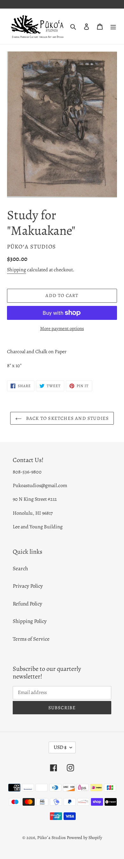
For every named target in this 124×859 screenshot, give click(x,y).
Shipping (16, 269)
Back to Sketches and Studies (67, 418)
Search (20, 568)
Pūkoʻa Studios (51, 838)
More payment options (62, 328)
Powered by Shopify (84, 838)
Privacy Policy (28, 586)
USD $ (60, 747)
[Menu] (113, 26)
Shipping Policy (30, 621)
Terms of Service (31, 639)
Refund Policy (27, 603)
